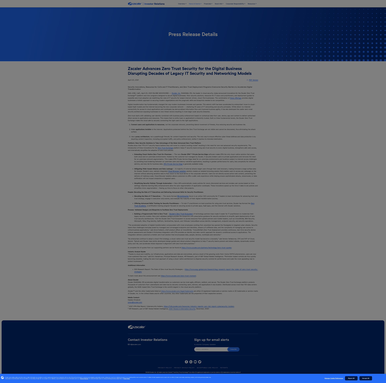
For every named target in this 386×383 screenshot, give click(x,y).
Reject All (351, 378)
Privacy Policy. (126, 378)
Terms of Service (84, 378)
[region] (193, 378)
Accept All (365, 378)
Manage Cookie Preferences (334, 378)
